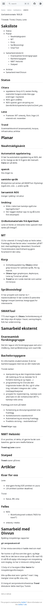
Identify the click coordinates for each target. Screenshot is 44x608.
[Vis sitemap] (3, 3)
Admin (9, 10)
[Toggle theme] (40, 3)
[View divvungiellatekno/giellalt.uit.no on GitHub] (34, 3)
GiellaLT (24, 602)
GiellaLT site (22, 604)
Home (3, 10)
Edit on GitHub (6, 594)
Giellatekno (17, 10)
